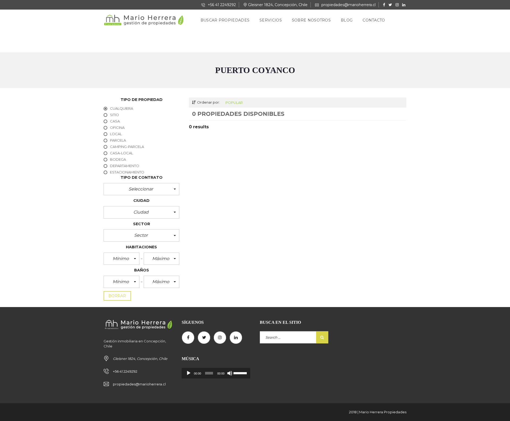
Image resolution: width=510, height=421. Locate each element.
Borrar (117, 296)
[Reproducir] (188, 373)
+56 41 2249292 (221, 4)
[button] (141, 189)
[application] (216, 373)
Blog (346, 20)
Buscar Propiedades (225, 20)
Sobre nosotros (311, 20)
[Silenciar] (229, 373)
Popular (234, 102)
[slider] (240, 372)
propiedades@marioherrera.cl (348, 4)
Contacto (374, 20)
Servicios (271, 20)
